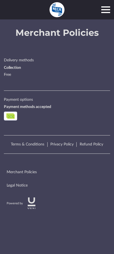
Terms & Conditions (27, 144)
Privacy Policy (62, 144)
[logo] (31, 203)
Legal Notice (17, 185)
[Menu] (105, 9)
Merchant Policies (22, 172)
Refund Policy (91, 144)
